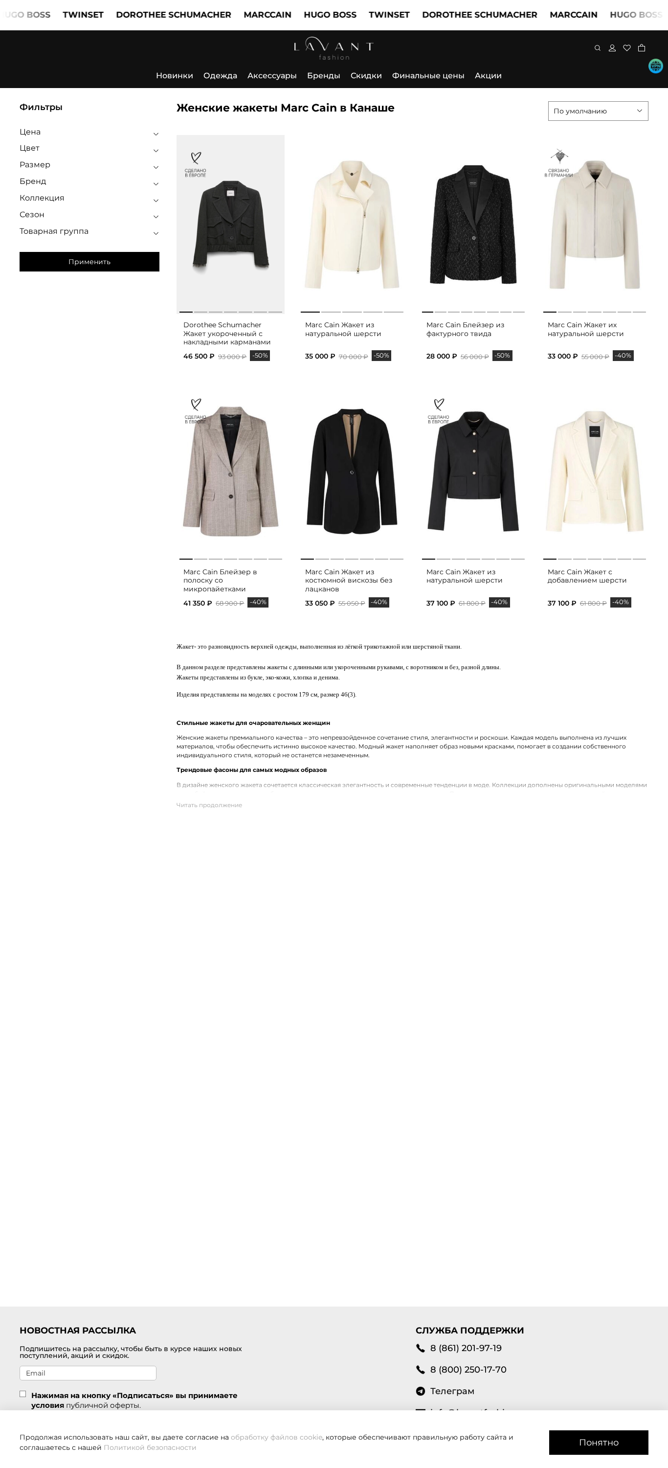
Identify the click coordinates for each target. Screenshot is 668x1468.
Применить (89, 261)
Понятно (599, 1442)
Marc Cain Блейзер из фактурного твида (465, 329)
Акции (488, 75)
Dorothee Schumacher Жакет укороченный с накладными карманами (227, 333)
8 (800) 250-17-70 (468, 1369)
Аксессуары (272, 75)
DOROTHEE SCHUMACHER (152, 15)
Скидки (366, 75)
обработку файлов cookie (276, 1437)
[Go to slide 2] (200, 310)
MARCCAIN (246, 15)
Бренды (323, 75)
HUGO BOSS (308, 15)
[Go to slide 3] (215, 310)
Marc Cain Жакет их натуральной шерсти (586, 329)
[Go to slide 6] (260, 310)
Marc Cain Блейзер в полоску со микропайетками (220, 580)
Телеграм (452, 1391)
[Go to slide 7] (275, 310)
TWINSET (61, 15)
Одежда (220, 75)
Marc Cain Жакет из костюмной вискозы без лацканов (348, 580)
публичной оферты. (103, 1405)
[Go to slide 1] (185, 310)
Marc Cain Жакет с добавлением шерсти (587, 576)
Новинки (174, 75)
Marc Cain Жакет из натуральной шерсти (343, 329)
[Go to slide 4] (230, 310)
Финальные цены (428, 75)
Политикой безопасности (150, 1447)
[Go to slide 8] (519, 310)
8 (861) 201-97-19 (466, 1348)
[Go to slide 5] (245, 310)
